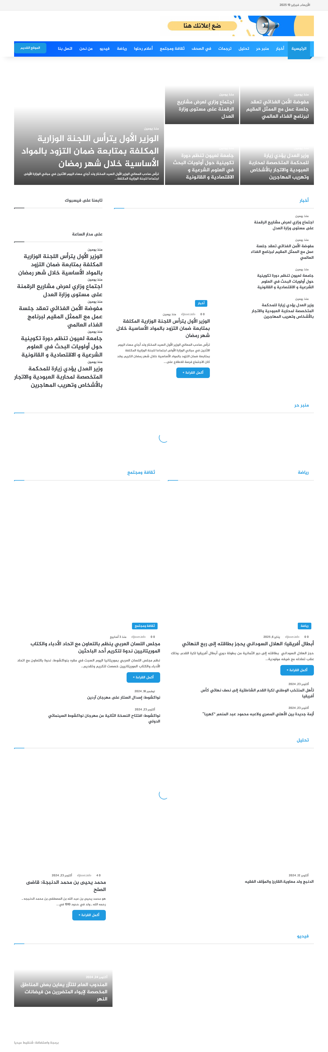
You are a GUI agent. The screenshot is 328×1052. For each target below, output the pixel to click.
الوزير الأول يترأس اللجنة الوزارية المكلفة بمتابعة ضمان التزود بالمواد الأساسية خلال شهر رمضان (90, 152)
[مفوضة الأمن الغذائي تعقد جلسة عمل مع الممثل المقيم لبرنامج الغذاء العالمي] (277, 94)
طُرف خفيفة (234, 856)
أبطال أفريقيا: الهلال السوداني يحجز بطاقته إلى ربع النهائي (248, 644)
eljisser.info (188, 314)
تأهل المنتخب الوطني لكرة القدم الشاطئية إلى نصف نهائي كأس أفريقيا (257, 693)
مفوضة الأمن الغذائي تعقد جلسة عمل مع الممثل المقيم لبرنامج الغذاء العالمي (277, 109)
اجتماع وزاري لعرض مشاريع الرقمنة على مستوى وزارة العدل (205, 109)
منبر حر (262, 48)
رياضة (122, 48)
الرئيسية (298, 48)
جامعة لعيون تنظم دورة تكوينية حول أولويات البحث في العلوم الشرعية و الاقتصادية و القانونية (203, 167)
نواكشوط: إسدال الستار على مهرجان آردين (123, 697)
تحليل (244, 48)
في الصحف (201, 48)
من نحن (86, 48)
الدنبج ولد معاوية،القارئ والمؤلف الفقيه (279, 881)
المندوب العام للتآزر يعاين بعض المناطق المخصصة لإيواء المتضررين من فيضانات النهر (63, 992)
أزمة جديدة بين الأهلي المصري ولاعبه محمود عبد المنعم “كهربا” (258, 714)
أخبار (280, 48)
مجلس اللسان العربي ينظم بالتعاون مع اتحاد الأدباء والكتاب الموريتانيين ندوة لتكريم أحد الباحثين (95, 648)
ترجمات (224, 48)
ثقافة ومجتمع (172, 48)
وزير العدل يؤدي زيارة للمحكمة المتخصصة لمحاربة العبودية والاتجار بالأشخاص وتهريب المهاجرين (279, 167)
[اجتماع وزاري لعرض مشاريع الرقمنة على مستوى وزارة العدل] (202, 94)
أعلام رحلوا (143, 48)
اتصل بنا (65, 48)
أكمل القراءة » (193, 373)
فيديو (105, 48)
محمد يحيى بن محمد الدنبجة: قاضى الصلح (66, 886)
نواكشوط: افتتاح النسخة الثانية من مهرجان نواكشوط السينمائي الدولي (104, 718)
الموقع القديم (30, 48)
